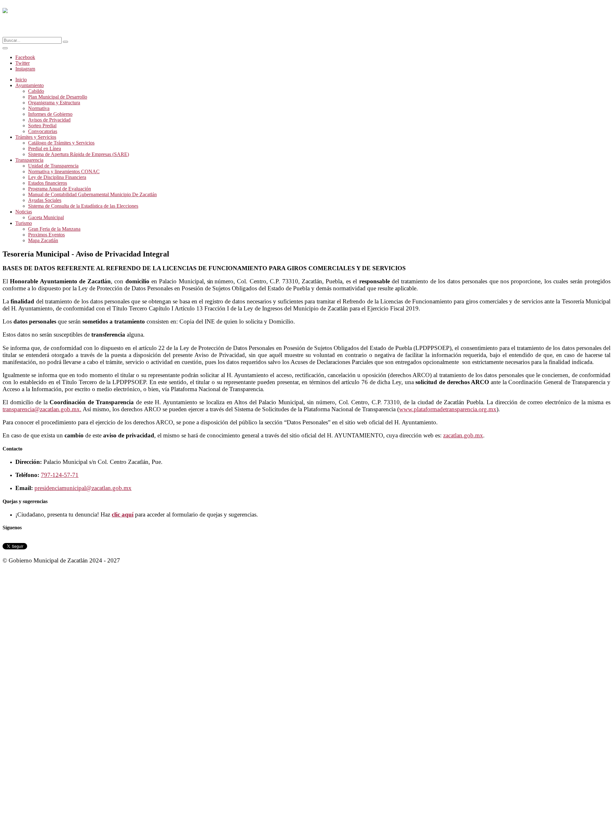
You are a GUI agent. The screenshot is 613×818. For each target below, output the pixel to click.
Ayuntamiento (29, 85)
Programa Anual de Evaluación (59, 188)
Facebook (25, 57)
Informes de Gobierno (50, 114)
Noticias (23, 211)
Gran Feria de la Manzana (54, 229)
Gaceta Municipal (46, 217)
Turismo (23, 223)
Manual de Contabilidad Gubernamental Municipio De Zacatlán (92, 194)
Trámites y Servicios (35, 137)
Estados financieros (47, 183)
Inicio (21, 79)
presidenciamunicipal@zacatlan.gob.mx (83, 488)
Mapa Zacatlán (43, 240)
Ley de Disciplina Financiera (57, 177)
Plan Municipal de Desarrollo (57, 97)
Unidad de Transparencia (53, 165)
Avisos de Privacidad (49, 120)
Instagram (25, 68)
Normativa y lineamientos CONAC (64, 171)
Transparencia (29, 160)
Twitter (22, 63)
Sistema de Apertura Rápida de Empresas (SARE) (78, 154)
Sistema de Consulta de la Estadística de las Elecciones (83, 206)
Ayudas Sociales (44, 200)
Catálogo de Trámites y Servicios (61, 142)
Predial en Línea (44, 148)
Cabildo (36, 91)
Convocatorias (42, 131)
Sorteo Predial (42, 125)
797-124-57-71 (60, 475)
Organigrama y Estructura (54, 102)
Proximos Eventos (46, 234)
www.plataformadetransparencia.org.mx (447, 409)
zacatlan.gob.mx (463, 435)
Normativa (38, 108)
